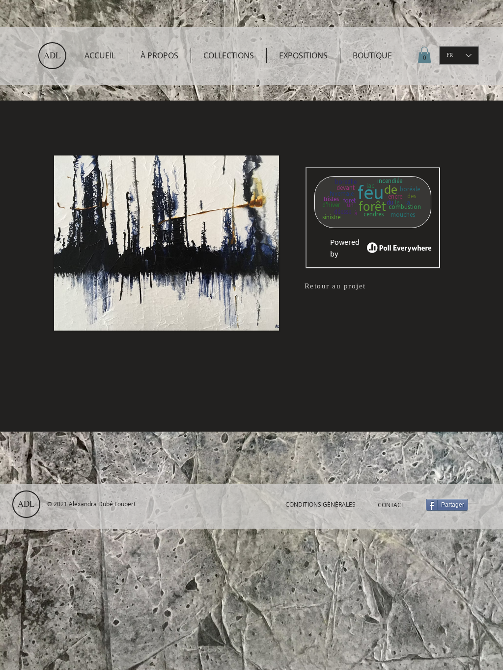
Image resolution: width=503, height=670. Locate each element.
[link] (424, 55)
